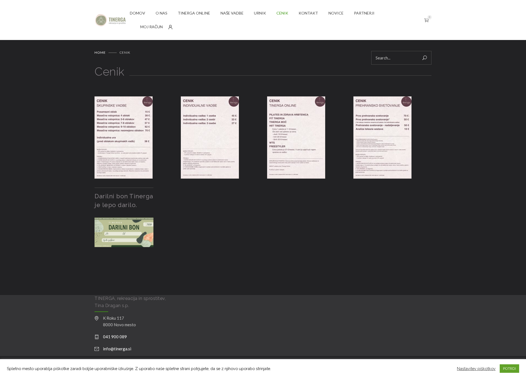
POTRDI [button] (509, 368)
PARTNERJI (364, 13)
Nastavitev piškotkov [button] (476, 368)
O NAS (161, 13)
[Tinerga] (112, 20)
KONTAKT (308, 13)
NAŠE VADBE (232, 13)
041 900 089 (115, 336)
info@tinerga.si (117, 348)
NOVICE (336, 13)
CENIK (282, 13)
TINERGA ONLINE (194, 13)
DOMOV (137, 13)
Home (100, 52)
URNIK (260, 13)
